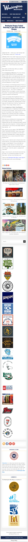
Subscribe (4, 463)
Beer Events (4, 14)
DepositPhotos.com (15, 534)
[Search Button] (25, 14)
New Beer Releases (6, 17)
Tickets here (17, 54)
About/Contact (19, 21)
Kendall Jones (10, 31)
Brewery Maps (16, 17)
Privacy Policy (14, 540)
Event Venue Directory (15, 14)
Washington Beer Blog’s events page (16, 157)
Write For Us (10, 21)
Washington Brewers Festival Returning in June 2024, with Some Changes (14, 27)
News (23, 17)
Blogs (3, 21)
